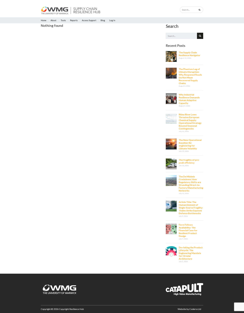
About (53, 20)
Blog (103, 20)
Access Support (89, 20)
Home (43, 20)
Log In (112, 20)
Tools (63, 20)
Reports (74, 20)
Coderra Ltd (195, 309)
